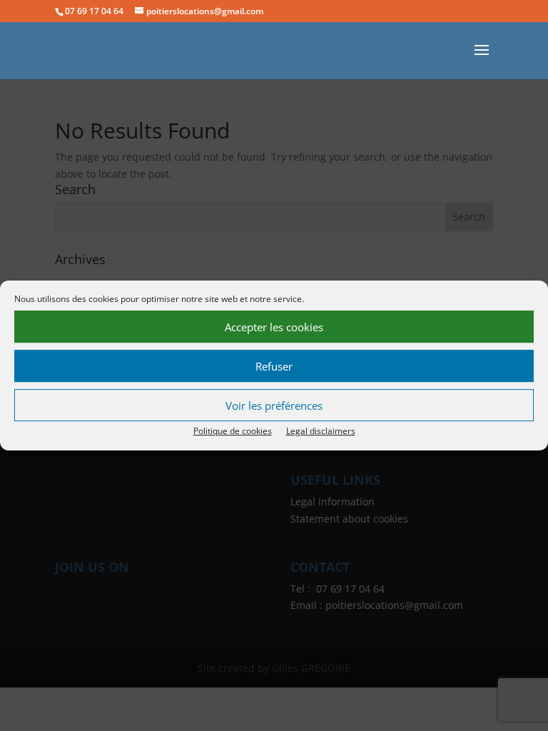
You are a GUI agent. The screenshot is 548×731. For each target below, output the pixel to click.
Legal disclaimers (320, 431)
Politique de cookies (232, 431)
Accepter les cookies (274, 327)
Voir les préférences (274, 405)
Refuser (274, 366)
